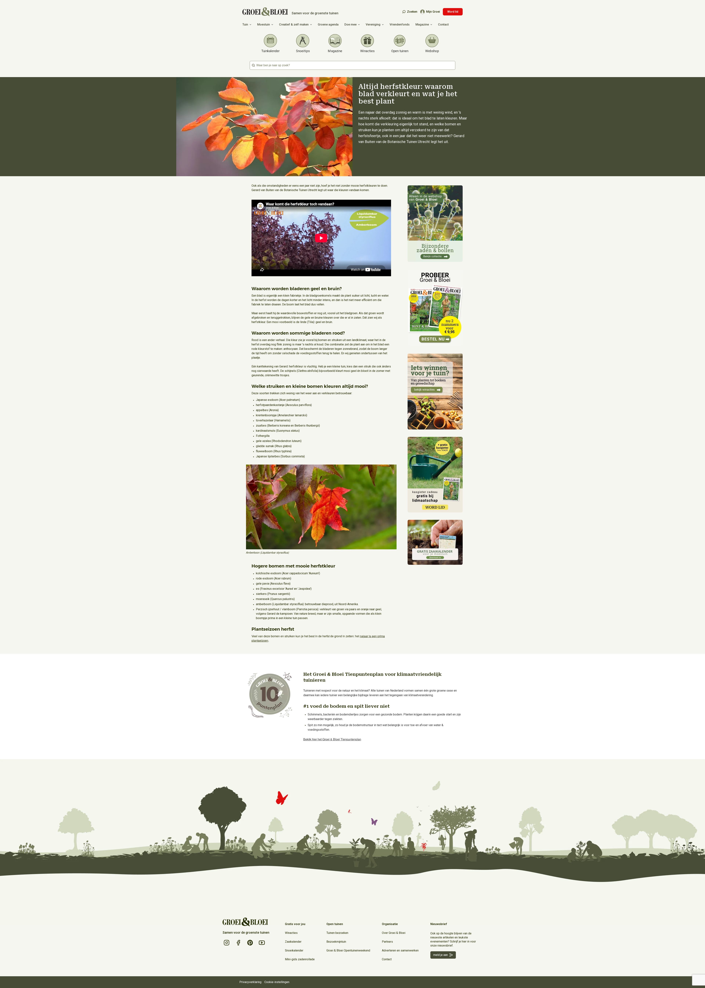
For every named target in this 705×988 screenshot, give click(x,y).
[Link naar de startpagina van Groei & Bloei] (245, 922)
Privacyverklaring (250, 982)
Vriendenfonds (400, 24)
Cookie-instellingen (276, 982)
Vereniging (373, 24)
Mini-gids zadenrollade (300, 959)
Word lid (452, 11)
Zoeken (412, 11)
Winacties (291, 933)
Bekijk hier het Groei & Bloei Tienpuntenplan (332, 739)
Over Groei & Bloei (393, 933)
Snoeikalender (294, 950)
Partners (387, 941)
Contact (443, 24)
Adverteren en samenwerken (400, 950)
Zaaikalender (293, 941)
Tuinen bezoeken (337, 933)
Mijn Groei (433, 11)
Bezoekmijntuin (336, 941)
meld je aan (440, 955)
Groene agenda (328, 24)
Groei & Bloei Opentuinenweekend (348, 950)
